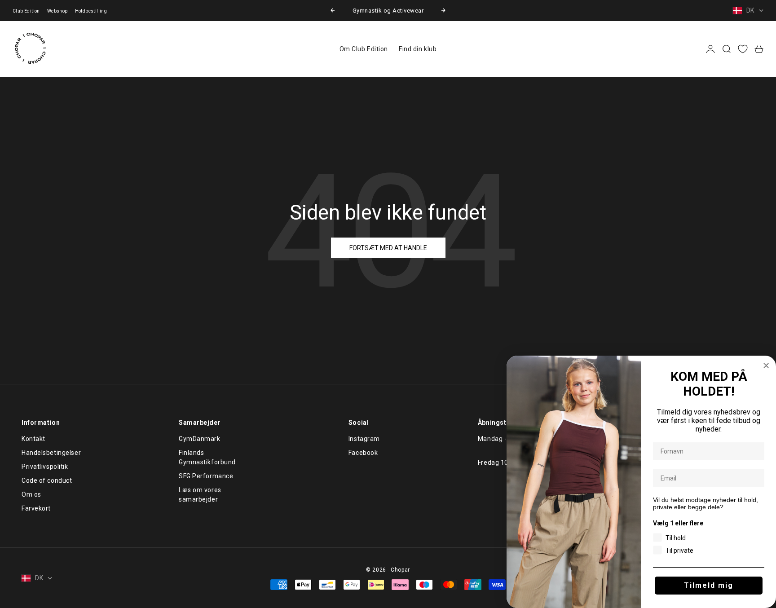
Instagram (364, 438)
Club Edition (26, 11)
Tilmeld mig (708, 585)
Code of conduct (47, 480)
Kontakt (33, 438)
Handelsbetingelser (51, 452)
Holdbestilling (91, 11)
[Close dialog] (766, 365)
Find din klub (417, 49)
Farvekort (36, 508)
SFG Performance (206, 476)
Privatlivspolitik (45, 466)
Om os (31, 494)
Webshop (57, 11)
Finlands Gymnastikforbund (207, 457)
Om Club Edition (364, 49)
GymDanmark (199, 438)
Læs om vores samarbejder (200, 494)
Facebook (363, 452)
